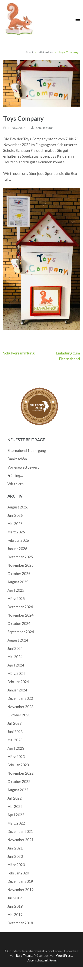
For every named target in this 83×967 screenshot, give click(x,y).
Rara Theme (24, 955)
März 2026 (16, 532)
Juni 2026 (15, 515)
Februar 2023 (18, 765)
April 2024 (15, 665)
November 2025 (20, 565)
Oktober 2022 (18, 781)
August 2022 (17, 790)
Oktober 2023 (18, 715)
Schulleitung (44, 127)
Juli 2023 (14, 723)
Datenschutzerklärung (42, 960)
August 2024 (17, 640)
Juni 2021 (15, 848)
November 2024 (20, 615)
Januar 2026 (17, 548)
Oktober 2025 (18, 573)
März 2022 (16, 823)
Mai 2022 (15, 806)
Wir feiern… (16, 484)
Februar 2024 (18, 682)
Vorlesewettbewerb (23, 467)
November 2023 (20, 706)
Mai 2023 (15, 740)
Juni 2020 (15, 856)
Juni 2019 (15, 906)
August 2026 (17, 507)
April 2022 (15, 815)
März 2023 (16, 756)
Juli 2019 (14, 898)
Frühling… (15, 475)
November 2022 (20, 773)
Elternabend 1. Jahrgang (26, 450)
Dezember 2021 (20, 831)
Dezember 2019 (20, 881)
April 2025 (15, 590)
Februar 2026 (18, 540)
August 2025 (17, 582)
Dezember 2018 (20, 923)
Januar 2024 (17, 690)
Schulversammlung (18, 353)
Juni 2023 (15, 731)
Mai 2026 (15, 523)
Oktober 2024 (18, 623)
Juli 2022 (14, 798)
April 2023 (15, 748)
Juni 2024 (15, 648)
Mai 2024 (15, 657)
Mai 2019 (15, 914)
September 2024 (20, 632)
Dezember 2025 (20, 557)
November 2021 (20, 840)
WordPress (64, 955)
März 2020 (16, 864)
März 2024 (16, 673)
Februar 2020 (18, 873)
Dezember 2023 (20, 698)
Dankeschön (17, 459)
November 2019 (20, 889)
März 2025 (16, 598)
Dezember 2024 (20, 607)
